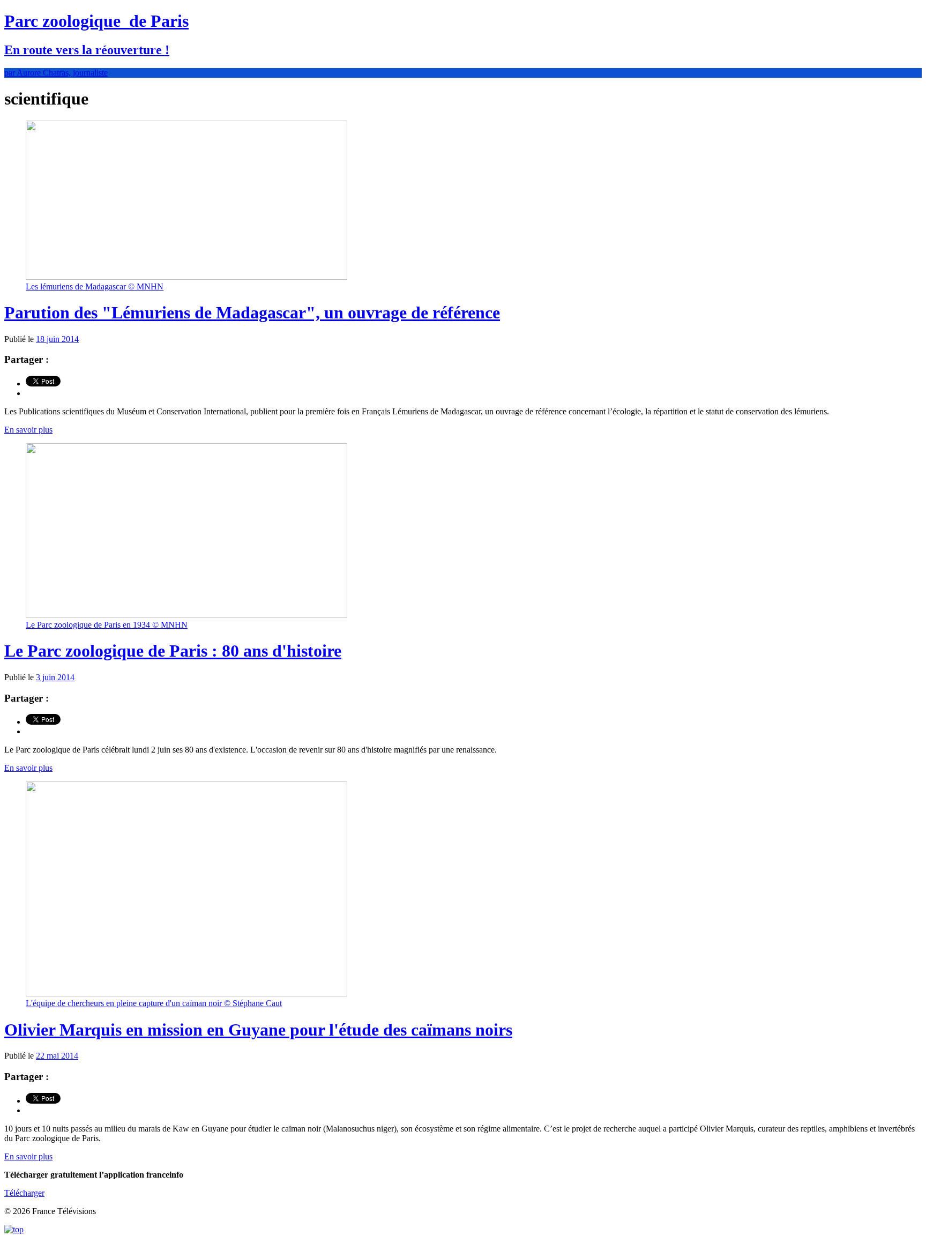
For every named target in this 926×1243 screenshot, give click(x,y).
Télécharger (24, 1192)
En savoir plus (28, 429)
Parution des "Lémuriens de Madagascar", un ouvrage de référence (252, 312)
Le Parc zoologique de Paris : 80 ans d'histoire (172, 650)
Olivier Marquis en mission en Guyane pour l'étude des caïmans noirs (258, 1029)
